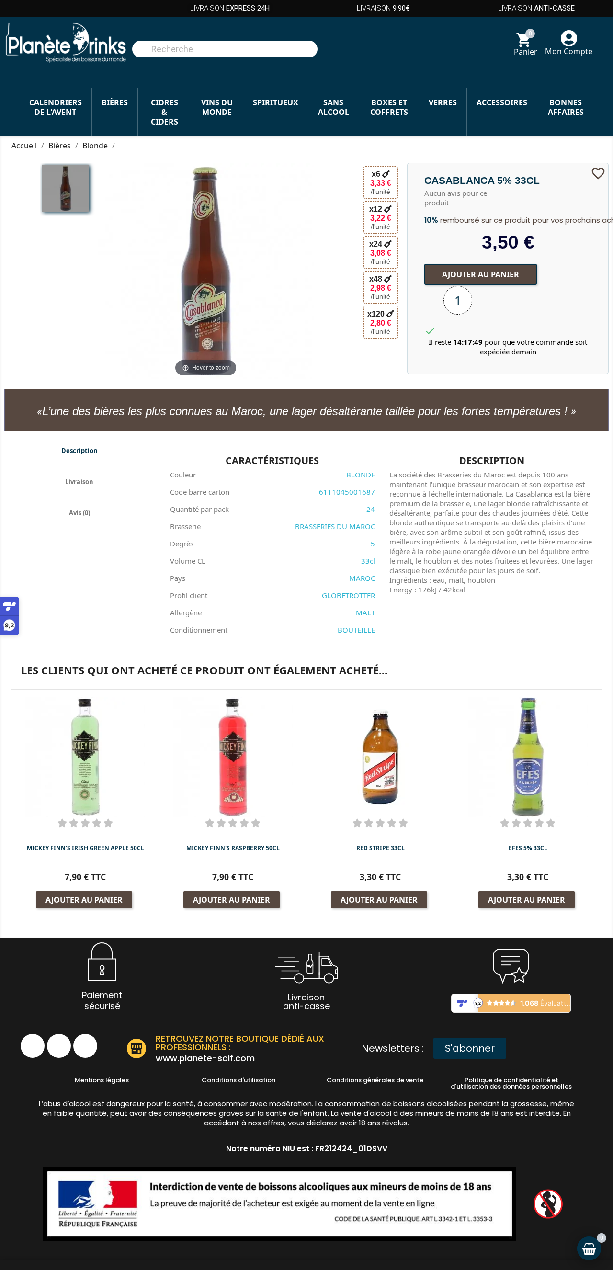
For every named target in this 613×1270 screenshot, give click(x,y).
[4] (97, 823)
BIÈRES (115, 102)
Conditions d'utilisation (238, 1080)
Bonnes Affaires (566, 107)
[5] (108, 823)
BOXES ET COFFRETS (389, 107)
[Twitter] (85, 1046)
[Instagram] (59, 1046)
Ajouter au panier (480, 274)
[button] (469, 1048)
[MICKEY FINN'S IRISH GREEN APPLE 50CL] (85, 756)
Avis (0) (79, 513)
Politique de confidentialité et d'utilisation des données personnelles (511, 1083)
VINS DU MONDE (217, 107)
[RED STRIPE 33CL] (380, 756)
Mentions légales (102, 1080)
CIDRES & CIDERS (164, 112)
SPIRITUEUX (275, 102)
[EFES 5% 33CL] (528, 756)
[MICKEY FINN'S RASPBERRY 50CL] (233, 756)
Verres (443, 102)
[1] (62, 823)
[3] (85, 823)
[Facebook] (33, 1046)
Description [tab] (79, 450)
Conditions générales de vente (375, 1080)
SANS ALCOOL (333, 107)
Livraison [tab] (79, 481)
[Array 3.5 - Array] (65, 188)
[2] (74, 823)
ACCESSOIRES (502, 102)
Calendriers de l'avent (55, 107)
